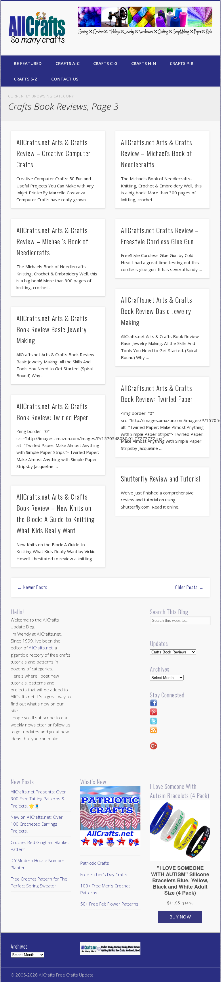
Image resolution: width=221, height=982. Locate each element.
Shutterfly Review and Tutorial (161, 478)
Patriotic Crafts (94, 863)
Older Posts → (189, 587)
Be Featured (28, 63)
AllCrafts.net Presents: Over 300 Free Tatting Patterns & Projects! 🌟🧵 (38, 799)
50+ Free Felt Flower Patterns (109, 904)
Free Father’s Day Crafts (103, 874)
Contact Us (64, 79)
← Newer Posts (32, 587)
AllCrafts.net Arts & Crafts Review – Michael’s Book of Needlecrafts (52, 241)
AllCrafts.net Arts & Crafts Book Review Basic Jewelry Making (156, 310)
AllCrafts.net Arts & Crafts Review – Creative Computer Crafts (53, 153)
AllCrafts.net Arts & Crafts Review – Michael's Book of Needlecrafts (156, 153)
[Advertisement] (128, 647)
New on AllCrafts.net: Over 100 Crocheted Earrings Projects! (37, 824)
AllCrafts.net (41, 648)
